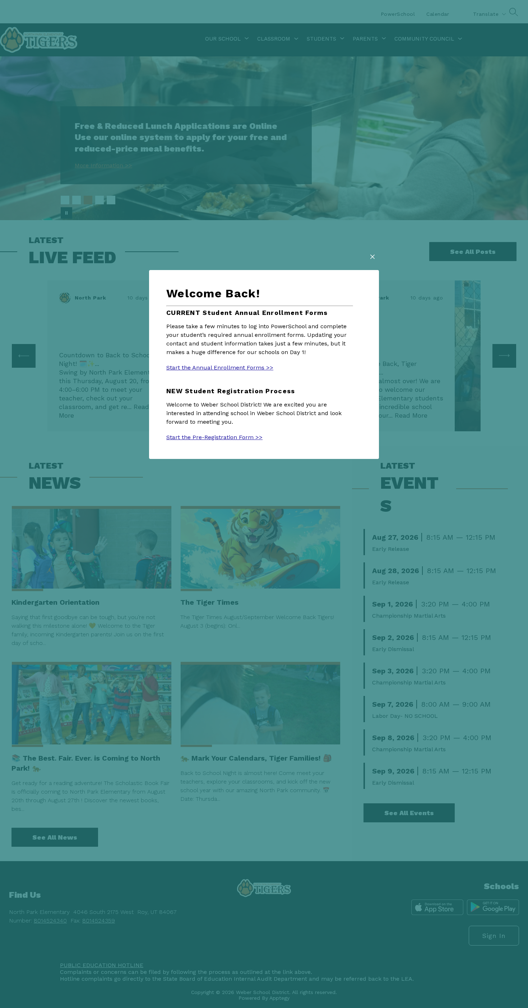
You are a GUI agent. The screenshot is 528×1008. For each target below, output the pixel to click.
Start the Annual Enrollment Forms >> (219, 367)
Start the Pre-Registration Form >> (214, 437)
